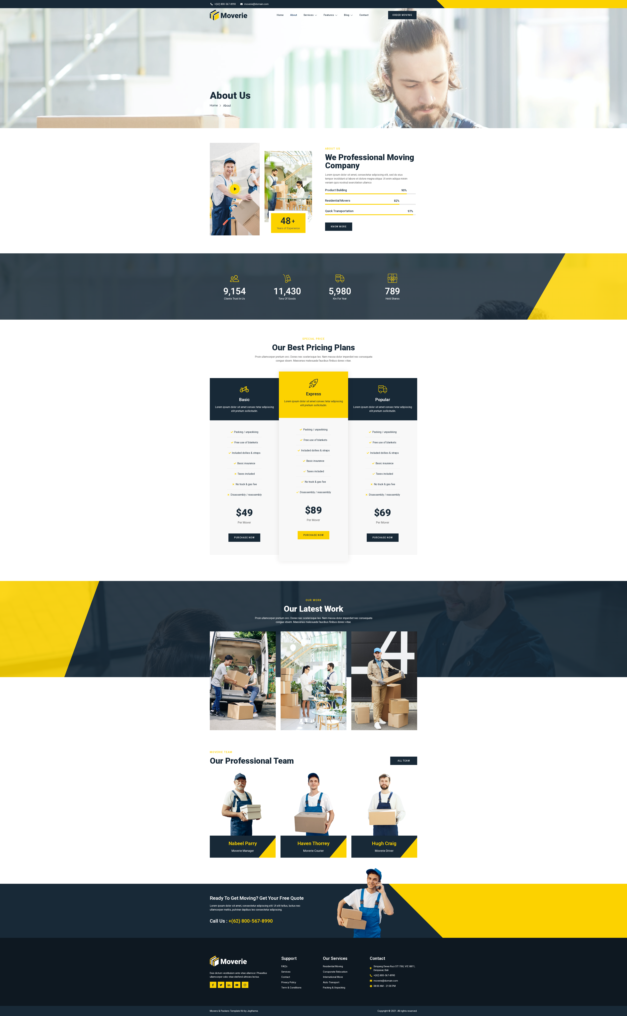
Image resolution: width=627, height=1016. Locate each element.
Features (329, 15)
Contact (364, 15)
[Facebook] (394, 4)
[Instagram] (413, 4)
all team (404, 760)
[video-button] (235, 189)
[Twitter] (401, 4)
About (293, 15)
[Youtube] (407, 4)
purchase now (244, 537)
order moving (402, 15)
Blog (346, 15)
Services (309, 15)
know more (339, 226)
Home (280, 15)
